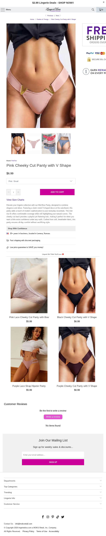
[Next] (73, 76)
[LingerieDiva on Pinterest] (53, 517)
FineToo (14, 161)
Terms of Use (41, 531)
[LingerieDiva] (53, 9)
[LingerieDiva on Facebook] (43, 517)
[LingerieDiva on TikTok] (58, 517)
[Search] (93, 9)
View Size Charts (15, 199)
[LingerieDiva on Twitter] (63, 517)
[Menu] (1, 9)
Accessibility (54, 531)
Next (57, 15)
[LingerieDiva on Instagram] (48, 517)
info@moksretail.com (23, 524)
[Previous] (8, 76)
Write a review (53, 417)
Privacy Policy (28, 531)
